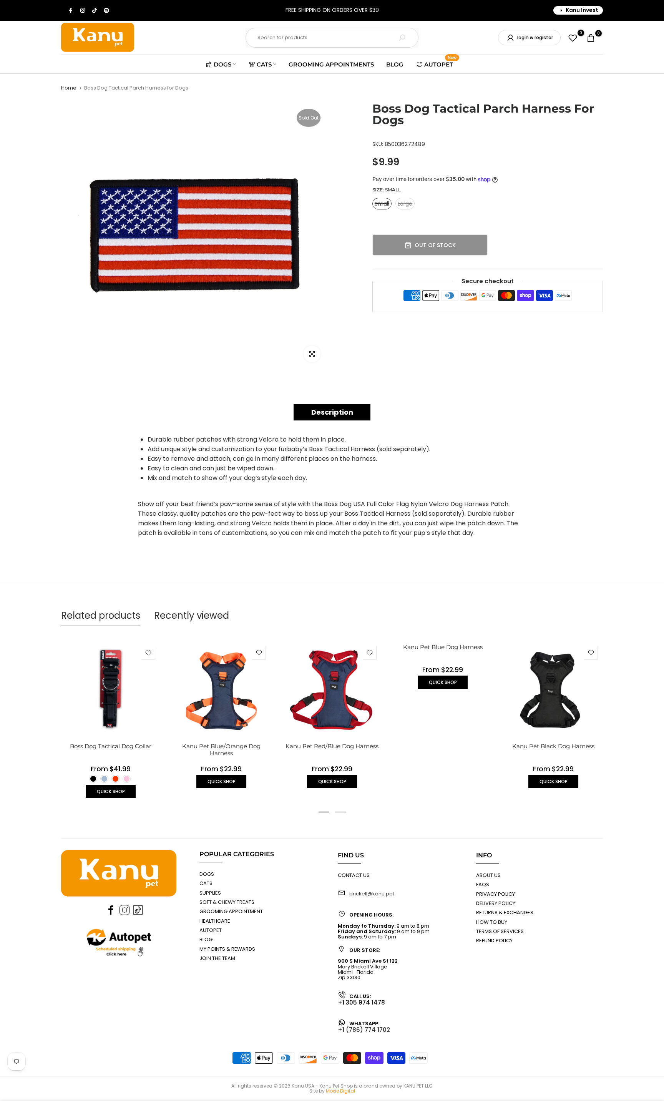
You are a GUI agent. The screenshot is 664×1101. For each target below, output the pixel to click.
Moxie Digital (340, 1091)
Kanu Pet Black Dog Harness (553, 746)
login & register (535, 37)
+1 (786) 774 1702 (364, 1030)
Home (68, 87)
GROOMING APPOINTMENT (231, 911)
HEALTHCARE (214, 921)
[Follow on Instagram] (83, 10)
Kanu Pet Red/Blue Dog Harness (332, 746)
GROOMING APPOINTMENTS (331, 64)
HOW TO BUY (491, 922)
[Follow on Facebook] (71, 10)
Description (332, 412)
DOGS (222, 64)
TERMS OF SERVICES (500, 931)
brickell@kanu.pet (371, 893)
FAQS (482, 884)
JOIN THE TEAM (217, 958)
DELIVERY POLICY (495, 903)
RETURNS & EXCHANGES (504, 912)
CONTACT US (354, 875)
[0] (573, 38)
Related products (100, 615)
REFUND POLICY (494, 940)
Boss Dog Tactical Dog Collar (110, 746)
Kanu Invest (582, 10)
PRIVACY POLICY (495, 894)
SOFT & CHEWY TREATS (226, 902)
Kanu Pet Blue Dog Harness (443, 647)
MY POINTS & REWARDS (227, 949)
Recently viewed (191, 615)
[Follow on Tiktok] (95, 10)
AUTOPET (440, 63)
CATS (264, 64)
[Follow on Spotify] (107, 10)
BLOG (394, 64)
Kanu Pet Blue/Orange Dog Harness (221, 749)
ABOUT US (488, 875)
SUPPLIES (210, 893)
